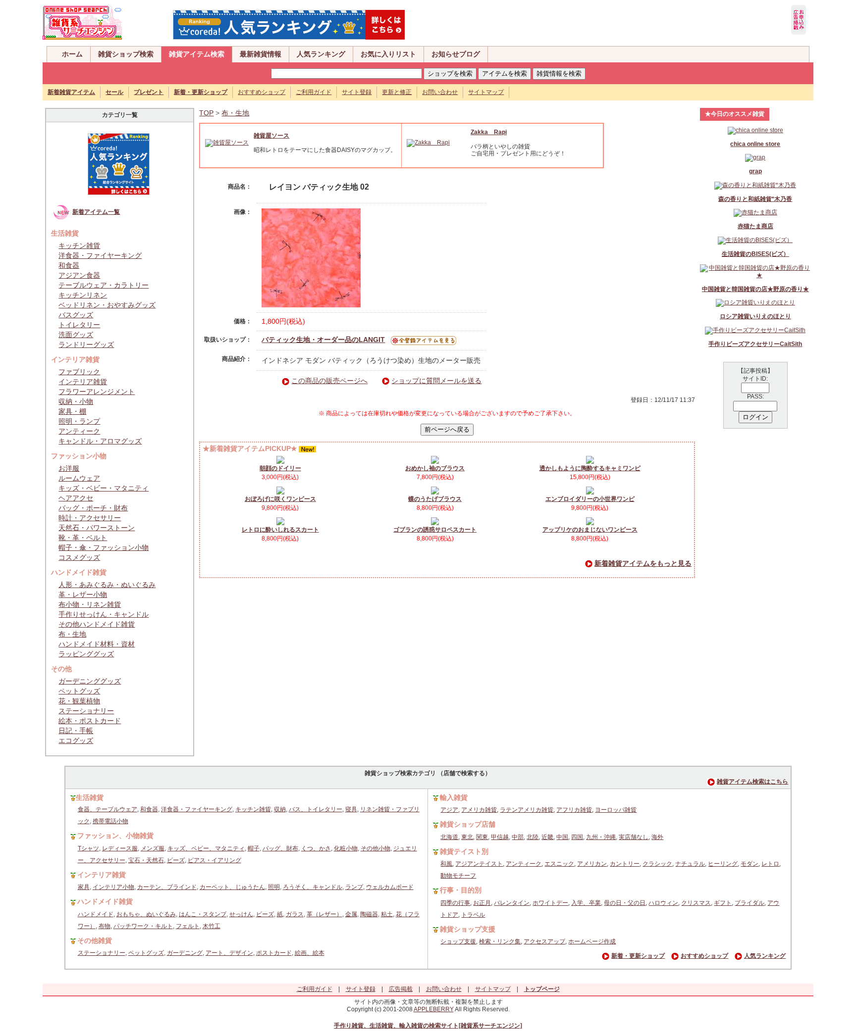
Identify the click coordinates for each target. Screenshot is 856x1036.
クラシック (657, 863)
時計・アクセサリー (89, 518)
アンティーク (79, 431)
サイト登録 (357, 92)
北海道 (449, 837)
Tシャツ (88, 848)
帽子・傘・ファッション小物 (103, 547)
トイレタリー (79, 325)
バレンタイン (512, 902)
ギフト (723, 902)
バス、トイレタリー (315, 809)
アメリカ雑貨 (479, 809)
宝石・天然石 (146, 860)
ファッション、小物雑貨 (115, 835)
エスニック (559, 863)
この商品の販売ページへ (329, 381)
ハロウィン (663, 902)
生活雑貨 (90, 797)
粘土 (387, 914)
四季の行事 (455, 902)
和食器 (68, 265)
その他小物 (375, 848)
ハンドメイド (95, 914)
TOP (206, 113)
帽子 (254, 848)
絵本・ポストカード (89, 721)
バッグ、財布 (280, 848)
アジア (449, 809)
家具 (84, 887)
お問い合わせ (440, 92)
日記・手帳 (75, 731)
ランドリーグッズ (86, 344)
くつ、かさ (316, 848)
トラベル (473, 914)
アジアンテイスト (479, 863)
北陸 (532, 837)
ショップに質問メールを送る (436, 381)
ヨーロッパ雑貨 (616, 809)
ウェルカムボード (390, 887)
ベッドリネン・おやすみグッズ (107, 305)
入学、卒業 (586, 902)
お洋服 (68, 468)
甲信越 (500, 837)
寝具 (351, 809)
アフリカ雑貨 (574, 809)
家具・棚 (72, 411)
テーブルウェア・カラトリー (103, 285)
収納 (280, 809)
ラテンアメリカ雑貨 (526, 809)
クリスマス (696, 902)
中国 (562, 837)
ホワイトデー (550, 902)
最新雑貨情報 (260, 54)
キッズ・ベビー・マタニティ (103, 488)
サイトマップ (486, 92)
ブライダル (749, 902)
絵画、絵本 (309, 952)
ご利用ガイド (313, 92)
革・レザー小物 (82, 594)
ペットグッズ (79, 691)
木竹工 (211, 926)
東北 (467, 837)
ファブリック (79, 372)
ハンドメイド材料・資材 (96, 644)
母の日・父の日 (624, 902)
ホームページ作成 (592, 941)
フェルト (188, 926)
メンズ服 (152, 848)
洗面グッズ (75, 335)
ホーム (72, 54)
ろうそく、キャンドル (312, 887)
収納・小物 (75, 401)
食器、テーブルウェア (107, 809)
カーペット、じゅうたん (232, 887)
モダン (749, 863)
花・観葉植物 (79, 701)
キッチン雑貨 (79, 245)
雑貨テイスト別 (464, 851)
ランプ (354, 887)
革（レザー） (324, 914)
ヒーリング (723, 863)
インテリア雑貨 (82, 382)
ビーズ (176, 860)
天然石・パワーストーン (96, 528)
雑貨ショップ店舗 (467, 824)
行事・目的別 (461, 890)
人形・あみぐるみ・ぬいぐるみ (107, 585)
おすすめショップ (261, 92)
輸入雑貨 (454, 797)
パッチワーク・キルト (143, 926)
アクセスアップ (544, 941)
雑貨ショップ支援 (467, 929)
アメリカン (592, 863)
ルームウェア (79, 478)
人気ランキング (321, 54)
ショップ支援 (458, 941)
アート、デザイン (229, 952)
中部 (518, 837)
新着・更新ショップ (638, 955)
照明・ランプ (79, 421)
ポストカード (274, 952)
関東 (482, 837)
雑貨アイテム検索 (196, 54)
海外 (657, 837)
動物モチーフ (458, 875)
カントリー (625, 863)
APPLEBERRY (434, 1009)
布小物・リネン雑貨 (89, 604)
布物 (104, 926)
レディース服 (120, 848)
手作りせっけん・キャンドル (103, 614)
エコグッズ (75, 740)
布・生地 (72, 634)
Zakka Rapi (489, 132)
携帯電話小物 (110, 821)
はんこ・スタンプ (202, 914)
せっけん (241, 914)
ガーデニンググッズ (89, 681)
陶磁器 (369, 914)
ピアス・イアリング (214, 860)
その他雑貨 (94, 940)
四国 (577, 837)
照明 (274, 887)
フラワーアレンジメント (96, 391)
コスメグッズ (79, 557)
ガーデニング (185, 952)
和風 (446, 863)
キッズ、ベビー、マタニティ (206, 848)
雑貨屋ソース (271, 135)
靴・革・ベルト (82, 538)
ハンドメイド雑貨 (105, 901)
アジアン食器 (79, 275)
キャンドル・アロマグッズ (100, 441)
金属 (351, 914)
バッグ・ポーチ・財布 (93, 508)
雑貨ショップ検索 (126, 54)
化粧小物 (346, 848)
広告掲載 (401, 989)
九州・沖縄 (601, 837)
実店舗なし (633, 837)
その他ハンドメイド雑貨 (96, 624)
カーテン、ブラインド (167, 887)
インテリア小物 (113, 887)
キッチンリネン (82, 295)
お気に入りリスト (388, 54)
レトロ (770, 863)
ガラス (295, 914)
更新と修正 (397, 92)
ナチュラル (690, 863)
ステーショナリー (86, 711)
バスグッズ (75, 315)
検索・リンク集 (500, 941)
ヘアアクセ (75, 498)
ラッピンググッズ (86, 654)
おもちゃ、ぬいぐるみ (146, 914)
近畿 (547, 837)
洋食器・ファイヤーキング (100, 255)
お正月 (482, 902)
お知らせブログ (455, 54)
